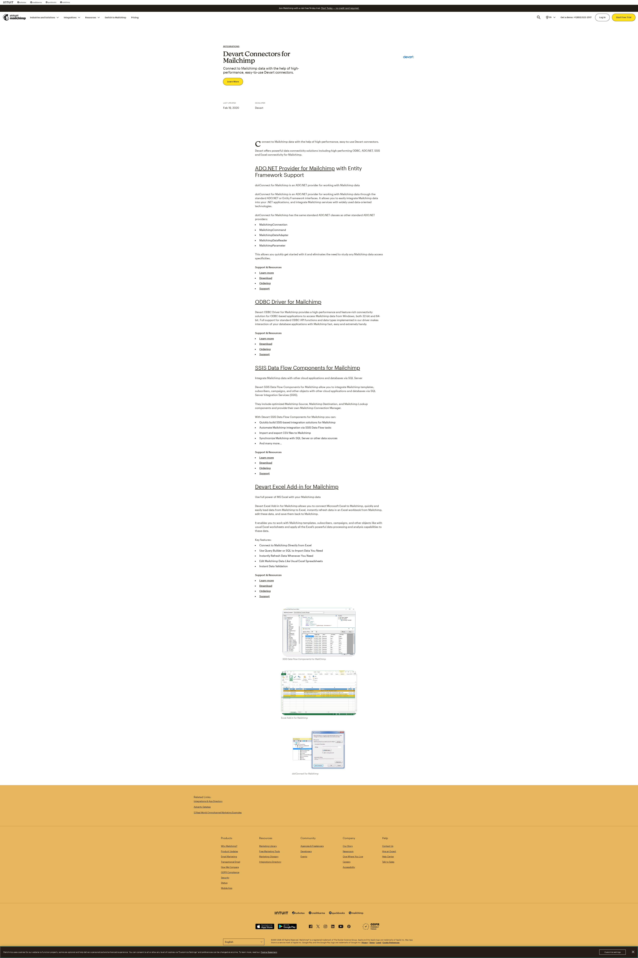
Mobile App (226, 888)
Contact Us (387, 846)
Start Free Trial (623, 17)
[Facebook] (310, 927)
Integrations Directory (270, 862)
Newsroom (348, 851)
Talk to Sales (388, 862)
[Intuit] (8, 2)
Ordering (265, 283)
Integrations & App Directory (208, 801)
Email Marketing (229, 856)
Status (224, 882)
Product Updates (229, 851)
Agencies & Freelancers (312, 846)
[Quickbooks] (51, 2)
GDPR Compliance (230, 872)
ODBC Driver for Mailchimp (288, 302)
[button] (550, 17)
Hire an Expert (389, 851)
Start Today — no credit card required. (340, 8)
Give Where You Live (353, 856)
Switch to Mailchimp (115, 17)
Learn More (233, 81)
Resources (90, 17)
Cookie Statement (269, 952)
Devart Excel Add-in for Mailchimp (296, 486)
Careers (346, 862)
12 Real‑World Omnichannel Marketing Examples (218, 812)
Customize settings (612, 952)
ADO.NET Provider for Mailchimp (295, 168)
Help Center (388, 856)
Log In (602, 17)
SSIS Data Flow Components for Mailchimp (307, 368)
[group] (550, 17)
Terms (372, 942)
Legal (378, 942)
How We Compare (230, 867)
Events (304, 856)
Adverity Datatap (202, 807)
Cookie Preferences (390, 942)
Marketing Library (268, 846)
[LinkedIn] (332, 927)
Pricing (135, 17)
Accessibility (349, 867)
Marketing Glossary (268, 856)
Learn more (266, 272)
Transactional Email (230, 862)
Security (225, 877)
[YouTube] (340, 927)
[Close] (633, 952)
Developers (306, 851)
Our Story (348, 846)
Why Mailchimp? (229, 846)
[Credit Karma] (36, 2)
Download (265, 278)
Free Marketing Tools (269, 851)
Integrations (70, 17)
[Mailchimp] (65, 2)
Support (264, 288)
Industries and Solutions (42, 17)
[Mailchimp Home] (14, 17)
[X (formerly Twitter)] (318, 927)
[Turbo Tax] (21, 2)
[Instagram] (325, 927)
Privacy (365, 942)
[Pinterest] (349, 927)
